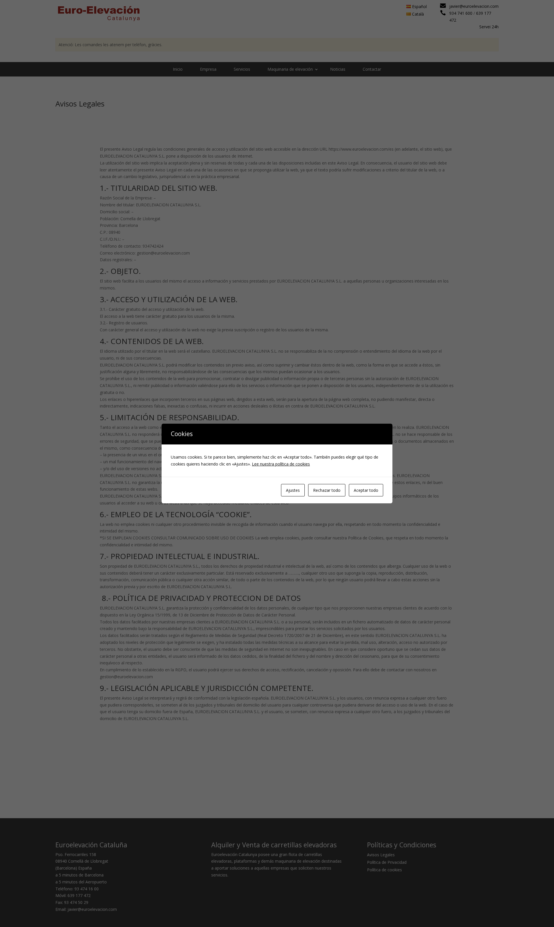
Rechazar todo (326, 490)
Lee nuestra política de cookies (281, 464)
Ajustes (293, 490)
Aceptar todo (366, 490)
